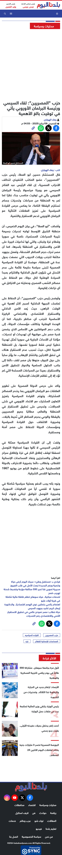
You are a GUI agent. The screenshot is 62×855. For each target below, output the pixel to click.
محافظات (19, 805)
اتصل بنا (13, 836)
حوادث (42, 812)
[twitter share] (48, 128)
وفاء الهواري (50, 119)
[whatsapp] (33, 128)
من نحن (49, 836)
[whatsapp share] (41, 128)
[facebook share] (56, 128)
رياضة (53, 812)
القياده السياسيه (32, 635)
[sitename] (31, 786)
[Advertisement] (31, 63)
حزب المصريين (51, 635)
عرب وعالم (25, 820)
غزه (27, 641)
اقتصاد (32, 805)
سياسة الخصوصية (31, 836)
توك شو (38, 820)
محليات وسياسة (47, 805)
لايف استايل (21, 812)
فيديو (39, 828)
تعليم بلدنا (51, 828)
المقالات (51, 820)
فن (33, 812)
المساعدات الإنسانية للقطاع (46, 641)
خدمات (12, 820)
